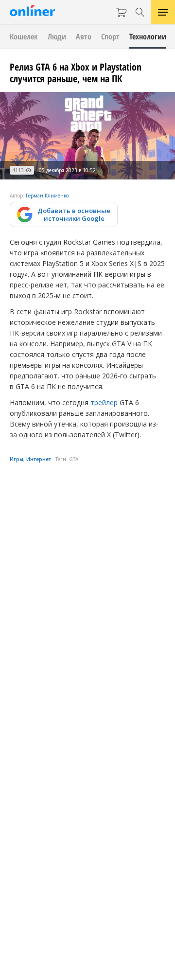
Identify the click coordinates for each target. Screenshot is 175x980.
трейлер (103, 402)
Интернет (38, 459)
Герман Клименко (47, 195)
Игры (16, 459)
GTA (73, 459)
